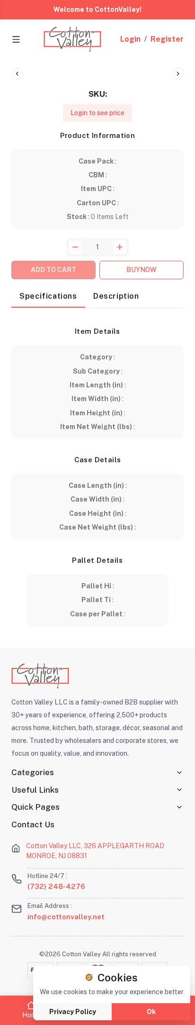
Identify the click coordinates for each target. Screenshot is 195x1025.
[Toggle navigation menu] (16, 39)
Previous (17, 73)
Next (178, 73)
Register (167, 39)
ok (151, 1011)
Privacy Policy (72, 1011)
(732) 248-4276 (56, 886)
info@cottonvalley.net (66, 917)
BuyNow (141, 270)
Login (130, 39)
